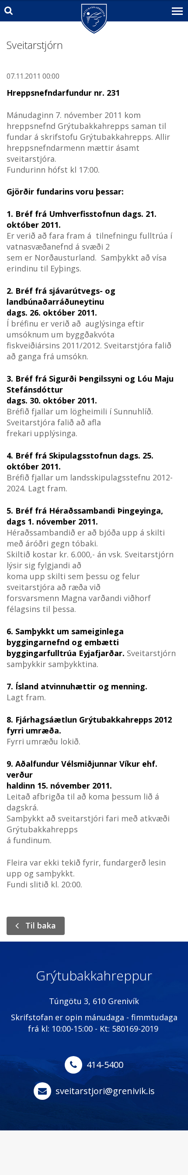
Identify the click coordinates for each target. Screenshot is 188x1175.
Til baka (40, 925)
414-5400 (105, 1065)
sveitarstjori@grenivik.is (105, 1091)
